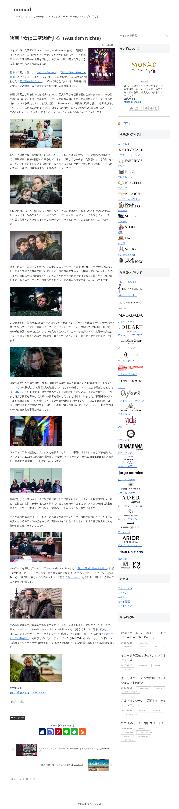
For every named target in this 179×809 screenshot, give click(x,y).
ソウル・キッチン (46, 72)
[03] (36, 245)
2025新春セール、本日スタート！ (142, 723)
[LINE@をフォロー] (66, 731)
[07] (36, 480)
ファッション (125, 588)
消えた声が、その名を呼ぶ (92, 568)
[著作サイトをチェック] (42, 731)
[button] (166, 35)
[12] (36, 189)
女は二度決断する (19, 692)
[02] (36, 133)
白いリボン (73, 577)
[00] (101, 67)
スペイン (122, 592)
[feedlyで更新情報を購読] (74, 731)
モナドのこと (125, 606)
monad (144, 81)
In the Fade (38, 692)
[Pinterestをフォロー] (58, 731)
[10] (36, 667)
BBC (17, 391)
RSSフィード (127, 123)
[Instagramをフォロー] (50, 731)
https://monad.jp (133, 101)
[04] (36, 301)
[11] (36, 430)
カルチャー (19, 717)
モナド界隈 (124, 601)
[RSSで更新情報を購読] (82, 731)
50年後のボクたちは (31, 81)
